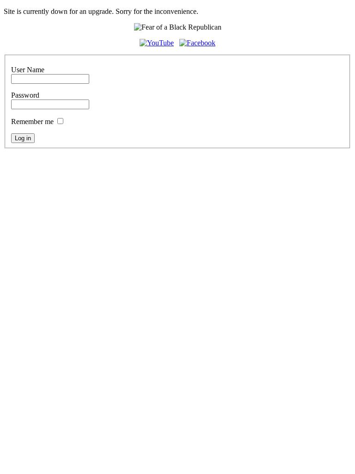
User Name (27, 70)
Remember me (32, 121)
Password (25, 95)
